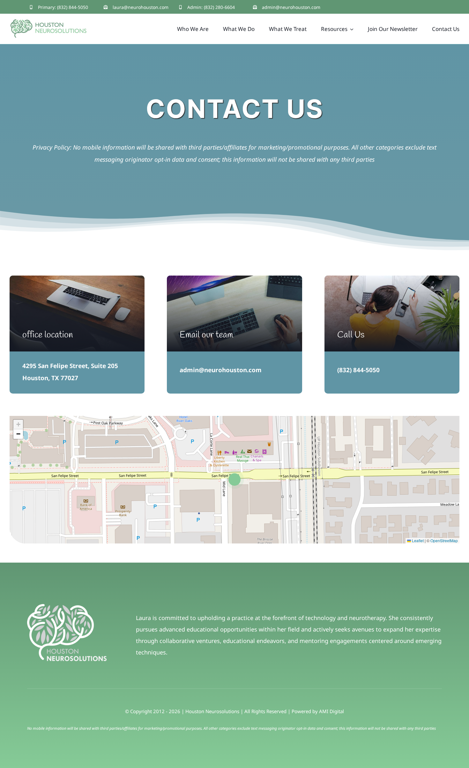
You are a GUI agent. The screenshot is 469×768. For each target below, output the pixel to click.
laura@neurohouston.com (140, 7)
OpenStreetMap (444, 540)
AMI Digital (331, 711)
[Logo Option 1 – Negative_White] (67, 607)
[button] (234, 479)
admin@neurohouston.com (291, 7)
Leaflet (417, 540)
